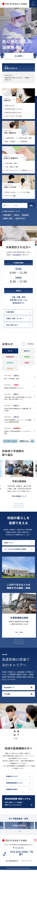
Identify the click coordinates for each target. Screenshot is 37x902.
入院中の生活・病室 (25, 136)
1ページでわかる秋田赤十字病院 (15, 549)
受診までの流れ (10, 190)
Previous (2, 54)
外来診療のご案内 (11, 161)
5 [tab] (21, 829)
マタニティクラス (11, 168)
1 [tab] (15, 829)
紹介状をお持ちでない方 (13, 107)
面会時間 (25, 213)
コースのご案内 (25, 190)
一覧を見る (30, 342)
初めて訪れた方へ (12, 323)
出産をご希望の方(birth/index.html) (18, 151)
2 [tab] (17, 829)
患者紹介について (12, 775)
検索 (31, 204)
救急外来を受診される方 (13, 111)
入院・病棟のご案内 (12, 165)
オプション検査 (10, 194)
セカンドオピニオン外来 (13, 114)
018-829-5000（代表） (21, 851)
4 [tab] (19, 829)
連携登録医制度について (14, 782)
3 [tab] (18, 829)
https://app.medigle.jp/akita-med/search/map (18, 800)
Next (35, 54)
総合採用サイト (9, 686)
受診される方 (9, 104)
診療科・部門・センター (14, 317)
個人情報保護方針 (12, 859)
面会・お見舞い (10, 139)
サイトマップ (26, 859)
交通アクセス (20, 217)
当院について (8, 542)
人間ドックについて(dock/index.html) (18, 180)
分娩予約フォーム (27, 168)
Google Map (19, 846)
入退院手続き (9, 136)
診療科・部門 (7, 217)
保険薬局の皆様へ (12, 788)
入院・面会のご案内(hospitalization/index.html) (18, 126)
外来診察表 (7, 213)
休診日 (16, 213)
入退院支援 (23, 139)
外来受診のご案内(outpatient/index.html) (18, 93)
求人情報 (7, 693)
